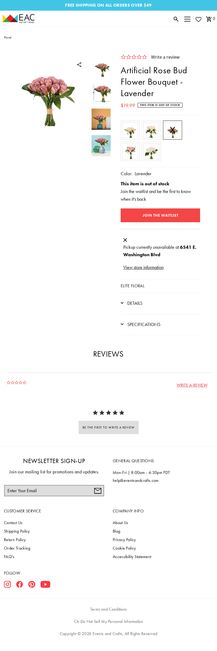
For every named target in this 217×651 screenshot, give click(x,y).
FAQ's (9, 556)
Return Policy (15, 539)
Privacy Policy (124, 539)
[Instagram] (7, 585)
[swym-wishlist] (198, 19)
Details (134, 303)
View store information (143, 267)
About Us (120, 522)
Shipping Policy (17, 531)
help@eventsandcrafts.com (136, 480)
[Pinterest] (31, 585)
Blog (116, 531)
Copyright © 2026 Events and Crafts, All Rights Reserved (108, 633)
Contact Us (13, 522)
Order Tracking (17, 548)
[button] (192, 385)
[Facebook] (19, 585)
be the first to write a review (109, 427)
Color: (126, 173)
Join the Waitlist (160, 215)
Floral (7, 37)
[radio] (130, 130)
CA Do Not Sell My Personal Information (108, 621)
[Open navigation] (187, 18)
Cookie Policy (124, 548)
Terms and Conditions (108, 609)
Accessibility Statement (132, 556)
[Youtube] (45, 585)
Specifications (143, 324)
